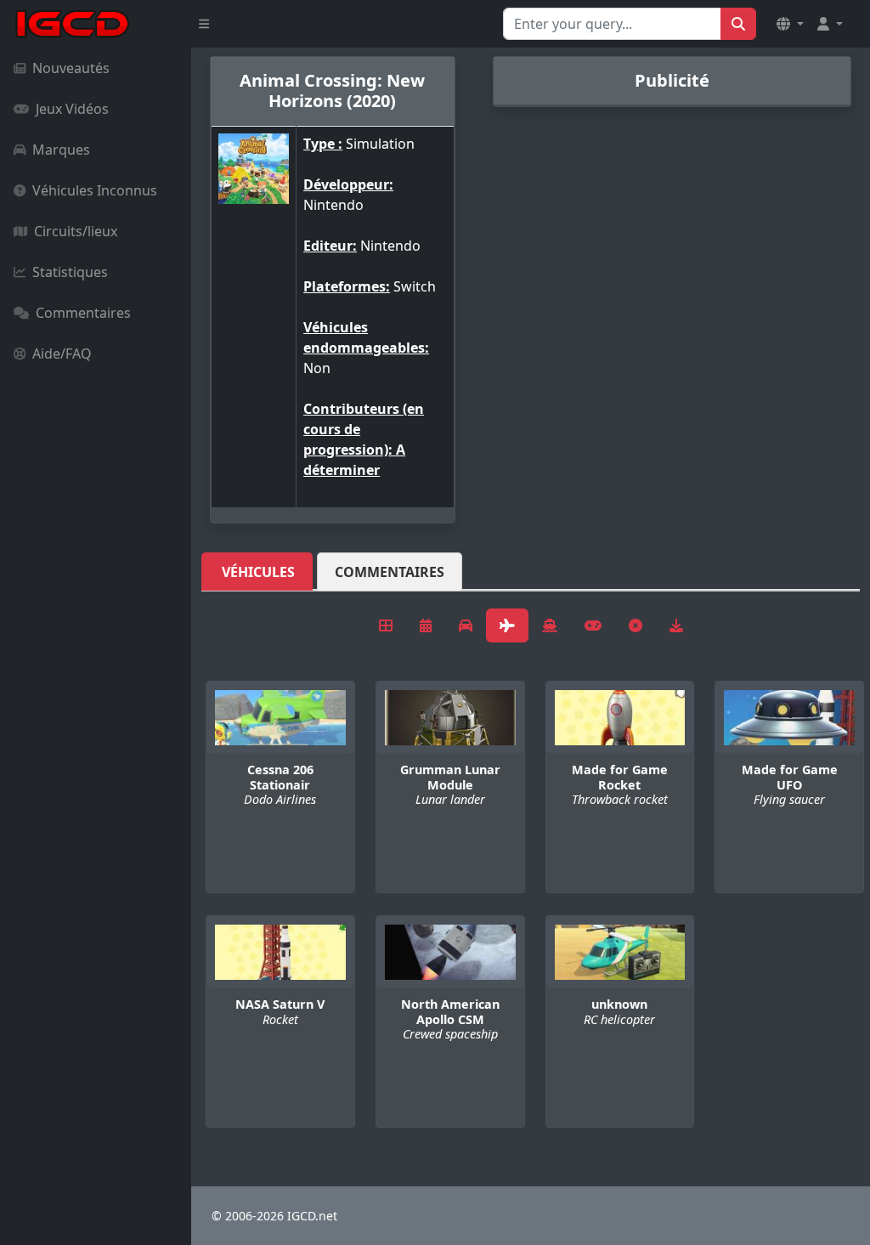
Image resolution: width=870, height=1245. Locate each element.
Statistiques (70, 272)
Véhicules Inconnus (94, 190)
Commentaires (83, 312)
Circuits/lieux (75, 231)
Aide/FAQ (62, 353)
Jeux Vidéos (72, 108)
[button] (790, 24)
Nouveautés (71, 68)
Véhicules (258, 572)
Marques (61, 149)
